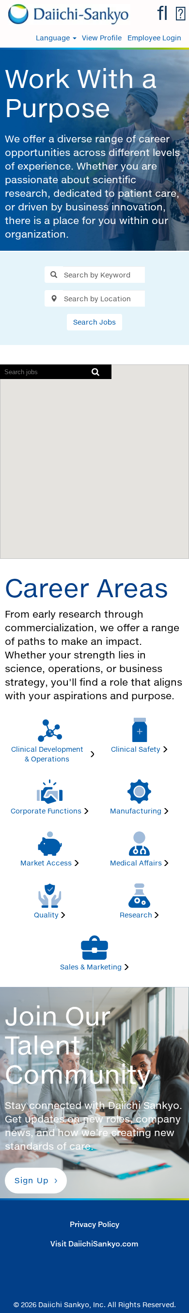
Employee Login (154, 38)
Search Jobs (94, 322)
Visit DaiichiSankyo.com (94, 1243)
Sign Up (32, 1180)
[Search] (162, 13)
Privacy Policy (94, 1224)
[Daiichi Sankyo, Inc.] (65, 13)
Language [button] (54, 38)
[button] (180, 14)
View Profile (102, 38)
